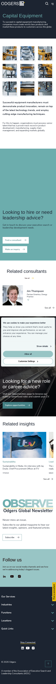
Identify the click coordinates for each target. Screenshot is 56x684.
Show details (42, 346)
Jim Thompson (35, 291)
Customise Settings (26, 361)
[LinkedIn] (4, 577)
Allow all (28, 354)
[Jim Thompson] (13, 295)
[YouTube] (12, 576)
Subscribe (9, 537)
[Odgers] (13, 3)
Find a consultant (13, 240)
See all (48, 308)
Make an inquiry (12, 249)
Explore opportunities (15, 405)
